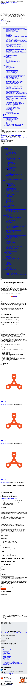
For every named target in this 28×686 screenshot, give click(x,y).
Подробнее (3, 3)
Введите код (4, 585)
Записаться (14, 296)
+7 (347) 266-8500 (14, 632)
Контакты (5, 658)
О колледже (6, 651)
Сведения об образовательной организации (14, 649)
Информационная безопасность (11, 662)
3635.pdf (3, 401)
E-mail (2, 572)
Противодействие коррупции (10, 661)
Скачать (7, 404)
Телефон (3, 569)
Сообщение (3, 574)
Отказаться (9, 684)
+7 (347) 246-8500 (5, 632)
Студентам (5, 654)
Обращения (6, 659)
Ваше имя (3, 566)
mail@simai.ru (4, 634)
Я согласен (3, 684)
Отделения (5, 652)
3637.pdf (3, 480)
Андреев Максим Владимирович (9, 498)
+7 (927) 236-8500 (23, 632)
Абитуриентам (6, 653)
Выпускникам (6, 657)
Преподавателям (7, 656)
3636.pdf (3, 441)
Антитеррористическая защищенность (12, 663)
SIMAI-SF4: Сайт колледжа (11, 2)
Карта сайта (6, 664)
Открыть (3, 404)
